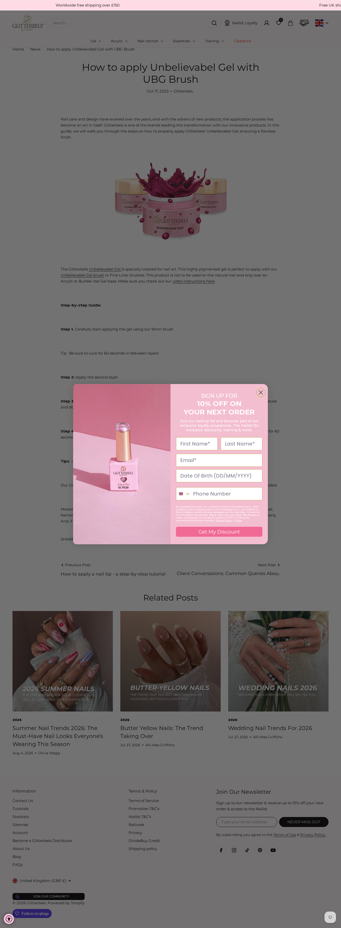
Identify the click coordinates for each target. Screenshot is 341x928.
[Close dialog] (261, 392)
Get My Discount (219, 532)
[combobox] (183, 494)
